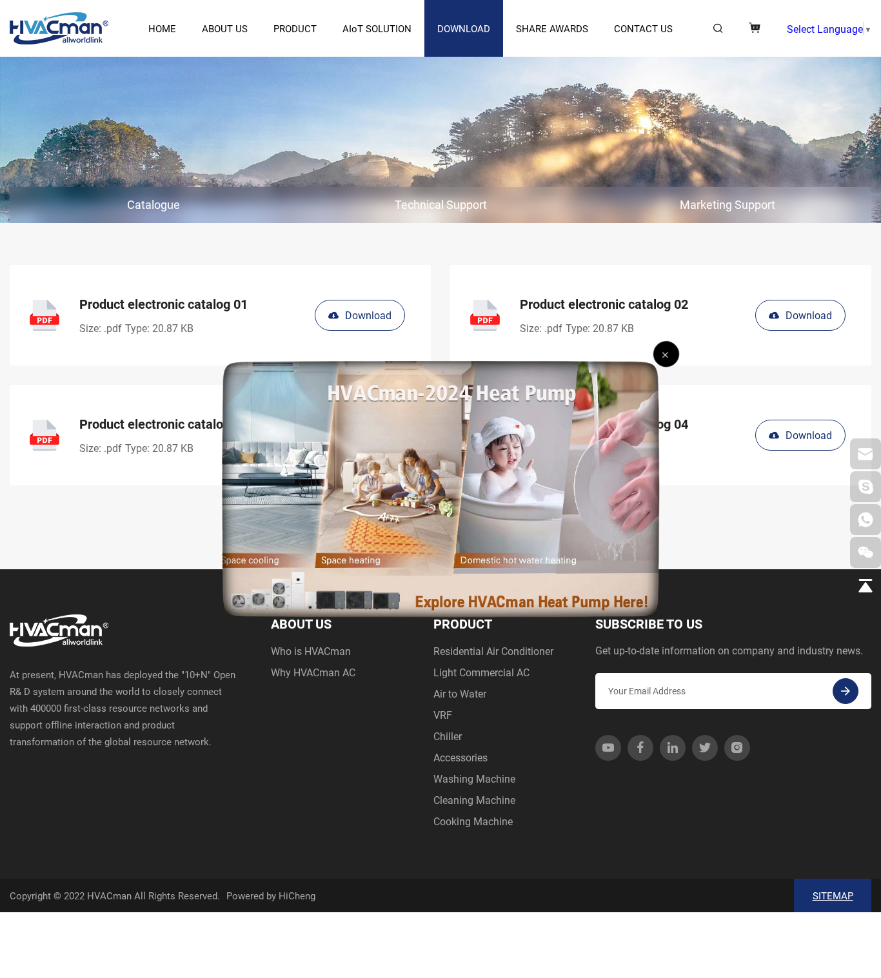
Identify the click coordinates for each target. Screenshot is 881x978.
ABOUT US (225, 28)
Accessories (460, 757)
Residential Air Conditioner (493, 651)
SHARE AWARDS (552, 28)
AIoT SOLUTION (376, 28)
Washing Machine (474, 778)
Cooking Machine (473, 821)
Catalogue (153, 204)
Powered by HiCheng (270, 895)
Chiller (447, 736)
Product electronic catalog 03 (163, 423)
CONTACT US (643, 28)
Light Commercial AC (481, 672)
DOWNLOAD (463, 28)
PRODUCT (295, 28)
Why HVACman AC (313, 672)
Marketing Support (727, 204)
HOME (162, 28)
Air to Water (459, 693)
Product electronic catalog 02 (604, 303)
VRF (442, 714)
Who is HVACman (311, 651)
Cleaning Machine (474, 800)
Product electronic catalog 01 (163, 303)
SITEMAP (833, 895)
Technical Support (441, 204)
